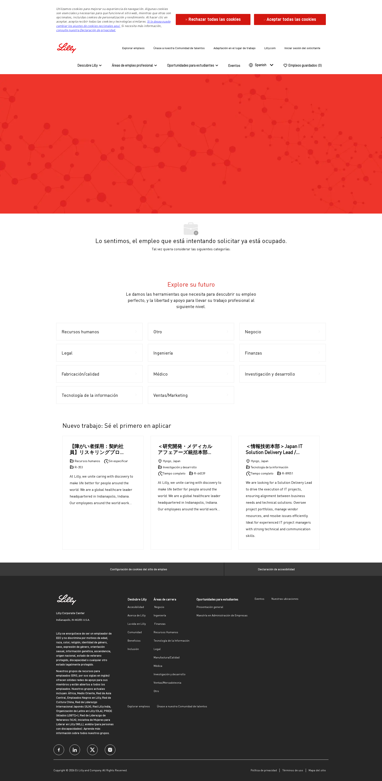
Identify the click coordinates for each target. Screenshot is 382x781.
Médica (158, 665)
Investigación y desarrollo (169, 674)
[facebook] (58, 749)
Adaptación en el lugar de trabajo (235, 48)
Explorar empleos (133, 48)
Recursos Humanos (166, 632)
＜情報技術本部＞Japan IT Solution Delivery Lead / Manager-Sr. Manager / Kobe (274, 449)
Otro (156, 691)
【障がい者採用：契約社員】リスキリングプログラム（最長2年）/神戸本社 (97, 449)
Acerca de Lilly (136, 615)
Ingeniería (160, 615)
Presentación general (210, 607)
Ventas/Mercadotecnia (167, 682)
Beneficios (134, 640)
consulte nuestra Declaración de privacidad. (86, 30)
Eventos (234, 65)
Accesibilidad (136, 607)
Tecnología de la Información (171, 640)
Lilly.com (270, 48)
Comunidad (135, 632)
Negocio (159, 607)
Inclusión (133, 649)
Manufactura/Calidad (167, 657)
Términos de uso (292, 770)
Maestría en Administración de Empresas (222, 615)
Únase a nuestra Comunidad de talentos (179, 48)
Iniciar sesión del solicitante (302, 48)
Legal (157, 649)
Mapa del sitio (317, 770)
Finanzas (160, 623)
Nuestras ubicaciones (284, 598)
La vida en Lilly (137, 623)
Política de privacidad (264, 770)
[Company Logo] (67, 47)
